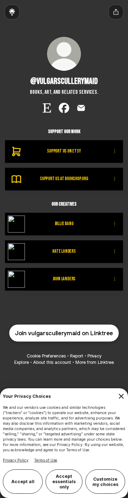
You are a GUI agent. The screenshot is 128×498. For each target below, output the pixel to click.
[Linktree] (12, 12)
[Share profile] (116, 12)
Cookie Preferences (46, 356)
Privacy (94, 356)
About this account (52, 362)
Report (76, 356)
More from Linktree (94, 362)
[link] (46, 107)
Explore (21, 362)
